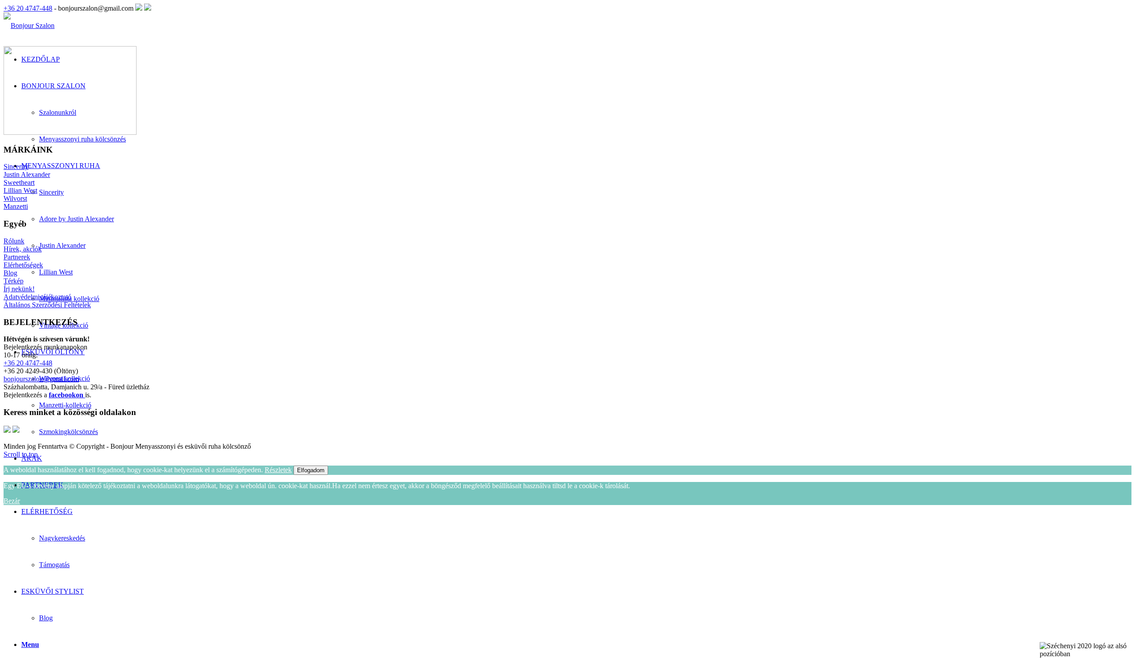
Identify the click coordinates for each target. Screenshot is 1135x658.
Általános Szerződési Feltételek (47, 305)
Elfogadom (311, 470)
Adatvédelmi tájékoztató (37, 297)
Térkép (13, 281)
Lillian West (20, 190)
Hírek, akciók (23, 249)
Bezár (12, 501)
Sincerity (16, 166)
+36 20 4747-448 (28, 8)
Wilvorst (15, 198)
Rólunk (14, 241)
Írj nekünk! (19, 289)
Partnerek (17, 257)
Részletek (278, 470)
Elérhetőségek (23, 265)
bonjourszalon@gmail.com (41, 379)
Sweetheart (19, 182)
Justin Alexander (27, 174)
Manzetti (16, 206)
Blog (46, 618)
